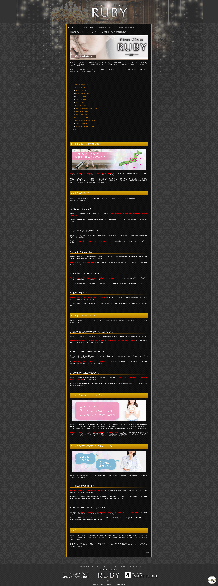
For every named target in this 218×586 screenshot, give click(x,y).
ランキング (117, 566)
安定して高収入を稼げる (82, 96)
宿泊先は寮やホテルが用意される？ (85, 126)
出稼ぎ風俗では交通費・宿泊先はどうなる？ (85, 120)
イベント (108, 566)
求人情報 (134, 566)
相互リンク (126, 566)
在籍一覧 (90, 566)
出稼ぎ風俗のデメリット (80, 105)
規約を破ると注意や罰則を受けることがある (87, 108)
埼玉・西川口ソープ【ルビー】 (76, 27)
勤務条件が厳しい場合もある (83, 114)
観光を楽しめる (80, 102)
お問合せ (142, 566)
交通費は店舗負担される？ (82, 123)
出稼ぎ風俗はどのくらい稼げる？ (82, 117)
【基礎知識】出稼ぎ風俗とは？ (82, 85)
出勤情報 (82, 566)
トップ (75, 566)
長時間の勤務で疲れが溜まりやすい (85, 111)
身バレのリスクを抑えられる (83, 90)
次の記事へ (147, 553)
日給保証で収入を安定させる (83, 99)
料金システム (99, 566)
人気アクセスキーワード (91, 27)
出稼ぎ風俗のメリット (79, 87)
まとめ (74, 129)
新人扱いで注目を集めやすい (83, 93)
